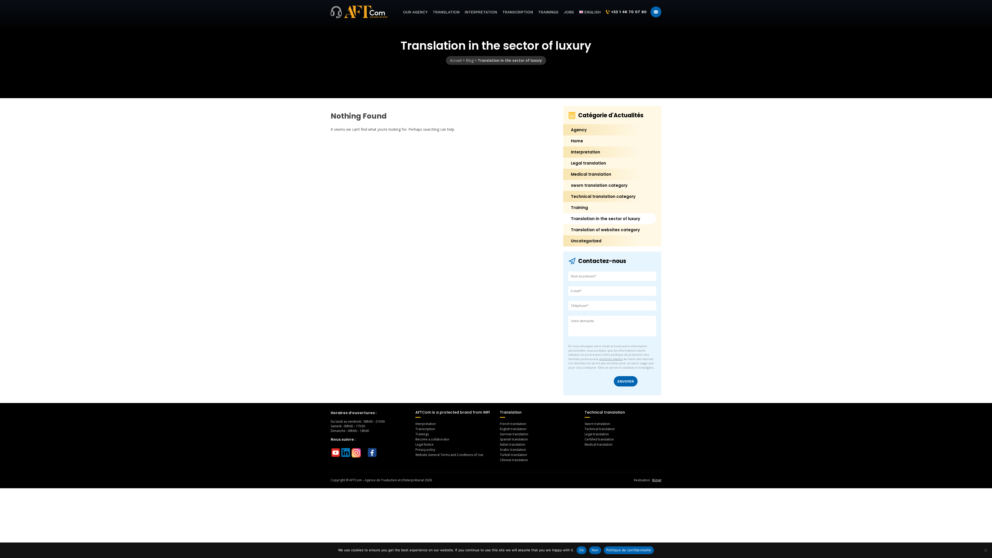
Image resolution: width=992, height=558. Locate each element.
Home (577, 141)
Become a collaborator (432, 439)
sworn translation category (599, 185)
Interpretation (481, 12)
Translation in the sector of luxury (605, 218)
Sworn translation (597, 424)
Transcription (517, 12)
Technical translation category (603, 196)
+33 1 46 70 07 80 (629, 12)
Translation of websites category (605, 230)
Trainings (548, 12)
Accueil (456, 60)
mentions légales (611, 359)
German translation (514, 434)
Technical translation (600, 429)
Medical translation (591, 174)
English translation (513, 429)
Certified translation (599, 439)
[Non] (985, 550)
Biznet (656, 480)
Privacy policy (425, 449)
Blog (470, 60)
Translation (446, 12)
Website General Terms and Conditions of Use (449, 455)
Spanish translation (514, 439)
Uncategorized (586, 241)
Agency (579, 130)
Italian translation (512, 444)
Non (595, 550)
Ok (581, 550)
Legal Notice (424, 444)
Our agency (415, 12)
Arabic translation (513, 449)
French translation (513, 424)
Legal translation (588, 163)
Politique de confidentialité (628, 550)
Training (579, 207)
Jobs (569, 12)
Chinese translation (514, 460)
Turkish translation (513, 455)
